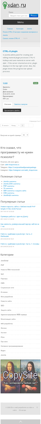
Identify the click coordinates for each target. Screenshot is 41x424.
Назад (13, 125)
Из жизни (4, 292)
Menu (20, 22)
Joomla (3, 355)
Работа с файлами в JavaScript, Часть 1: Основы (20, 244)
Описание (7, 104)
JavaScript (4, 260)
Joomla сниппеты (9, 181)
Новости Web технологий (10, 269)
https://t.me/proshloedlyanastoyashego (22, 167)
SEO (2, 305)
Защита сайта (6, 310)
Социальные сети (7, 287)
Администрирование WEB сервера (14, 314)
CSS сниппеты (8, 193)
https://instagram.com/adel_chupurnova (23, 170)
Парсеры (4, 278)
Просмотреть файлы (12, 110)
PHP (2, 265)
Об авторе (22, 410)
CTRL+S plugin (10, 51)
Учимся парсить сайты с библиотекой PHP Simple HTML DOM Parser (18, 207)
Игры (3, 337)
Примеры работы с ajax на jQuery (14, 216)
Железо (4, 328)
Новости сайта (6, 301)
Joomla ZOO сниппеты (11, 183)
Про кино (4, 341)
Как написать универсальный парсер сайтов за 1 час (20, 225)
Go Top (20, 421)
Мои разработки (7, 296)
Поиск (11, 12)
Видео (3, 350)
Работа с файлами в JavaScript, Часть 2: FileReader (16, 235)
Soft (2, 274)
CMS (2, 283)
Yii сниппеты (8, 188)
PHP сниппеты (8, 186)
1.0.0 (5, 83)
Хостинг (4, 332)
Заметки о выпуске (20, 104)
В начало (5, 125)
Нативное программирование (12, 346)
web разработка (7, 323)
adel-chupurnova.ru (12, 164)
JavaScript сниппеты (11, 195)
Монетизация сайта (8, 319)
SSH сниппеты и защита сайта (14, 190)
